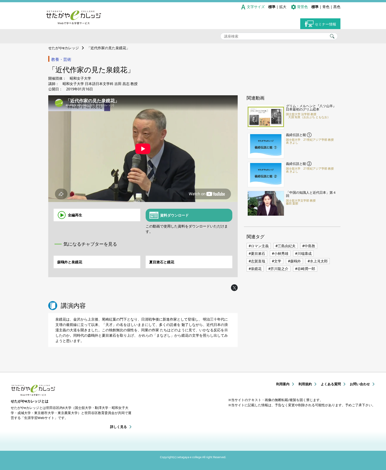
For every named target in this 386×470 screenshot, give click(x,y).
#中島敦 (308, 245)
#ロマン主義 (259, 245)
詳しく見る (118, 426)
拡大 (282, 6)
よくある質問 (331, 384)
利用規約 (305, 384)
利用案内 (283, 384)
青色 (325, 6)
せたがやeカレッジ (63, 47)
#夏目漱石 (257, 253)
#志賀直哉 (257, 261)
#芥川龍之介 (278, 268)
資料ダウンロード (174, 215)
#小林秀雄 (280, 253)
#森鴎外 (294, 261)
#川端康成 (303, 253)
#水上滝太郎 (318, 261)
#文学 (276, 261)
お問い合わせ (360, 384)
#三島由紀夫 (285, 245)
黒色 (336, 6)
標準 (271, 6)
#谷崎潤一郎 (305, 268)
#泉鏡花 (255, 268)
